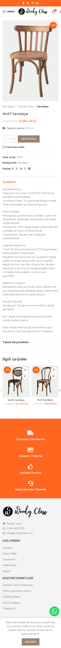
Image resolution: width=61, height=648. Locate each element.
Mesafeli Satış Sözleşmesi (18, 585)
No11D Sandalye (16, 400)
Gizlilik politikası (11, 596)
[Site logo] (33, 11)
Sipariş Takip (10, 553)
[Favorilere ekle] (25, 370)
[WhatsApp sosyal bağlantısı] (25, 168)
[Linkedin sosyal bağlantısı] (37, 3)
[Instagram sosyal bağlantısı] (32, 3)
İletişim (7, 571)
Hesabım (8, 547)
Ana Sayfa (8, 106)
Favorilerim (9, 559)
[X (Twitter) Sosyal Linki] (27, 3)
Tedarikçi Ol (9, 608)
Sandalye (42, 106)
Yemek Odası (25, 106)
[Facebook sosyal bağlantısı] (23, 3)
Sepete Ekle (28, 138)
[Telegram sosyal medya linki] (29, 168)
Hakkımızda (9, 565)
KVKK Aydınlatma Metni (17, 591)
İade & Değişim (12, 602)
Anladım (30, 641)
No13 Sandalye (45, 400)
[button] (25, 376)
